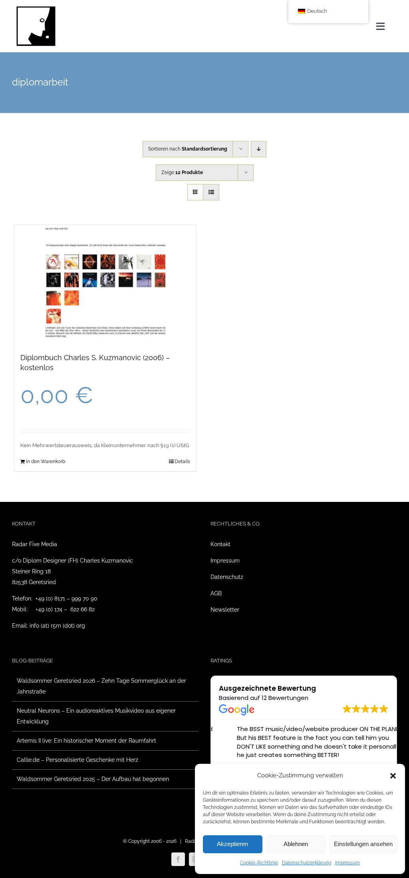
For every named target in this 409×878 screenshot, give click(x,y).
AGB (216, 593)
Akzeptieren (232, 843)
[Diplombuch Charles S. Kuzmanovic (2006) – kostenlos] (105, 285)
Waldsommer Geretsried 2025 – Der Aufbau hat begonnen (93, 779)
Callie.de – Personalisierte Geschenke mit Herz (77, 760)
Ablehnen (296, 843)
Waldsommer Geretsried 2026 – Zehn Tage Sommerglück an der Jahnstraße (101, 686)
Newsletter (224, 609)
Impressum (347, 863)
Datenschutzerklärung (306, 863)
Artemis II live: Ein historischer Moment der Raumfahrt (86, 740)
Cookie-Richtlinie (259, 863)
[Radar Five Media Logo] (36, 9)
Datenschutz (226, 577)
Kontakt (220, 544)
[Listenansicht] (211, 192)
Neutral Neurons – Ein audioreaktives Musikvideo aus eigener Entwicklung (96, 716)
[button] (393, 776)
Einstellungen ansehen (363, 843)
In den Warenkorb (45, 461)
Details (182, 461)
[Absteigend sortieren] (258, 149)
